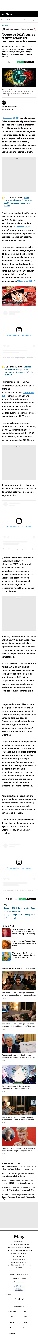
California (10, 20)
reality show (11, 911)
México (20, 911)
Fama (12, 1322)
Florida (3, 20)
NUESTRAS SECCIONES (19, 1306)
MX (15, 918)
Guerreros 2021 (10, 908)
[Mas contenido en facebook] (15, 1299)
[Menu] (4, 14)
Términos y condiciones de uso (19, 1274)
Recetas (26, 1328)
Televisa (9, 918)
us (12, 1317)
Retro (26, 1322)
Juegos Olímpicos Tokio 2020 (17, 915)
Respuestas (12, 1311)
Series (33, 915)
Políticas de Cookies (19, 1282)
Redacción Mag (11, 106)
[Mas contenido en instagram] (23, 1299)
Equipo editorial (19, 1241)
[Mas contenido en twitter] (19, 1299)
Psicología (32, 20)
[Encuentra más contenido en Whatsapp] (13, 62)
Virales (12, 1328)
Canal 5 (33, 908)
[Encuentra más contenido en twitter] (8, 62)
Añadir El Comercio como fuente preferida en (19, 29)
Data (25, 1317)
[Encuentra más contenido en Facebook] (4, 62)
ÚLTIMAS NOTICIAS (11, 1163)
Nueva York (23, 20)
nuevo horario (23, 908)
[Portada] (19, 1240)
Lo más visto (9, 926)
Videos (25, 1311)
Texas (16, 20)
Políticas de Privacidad (19, 1278)
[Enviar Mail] (3, 106)
